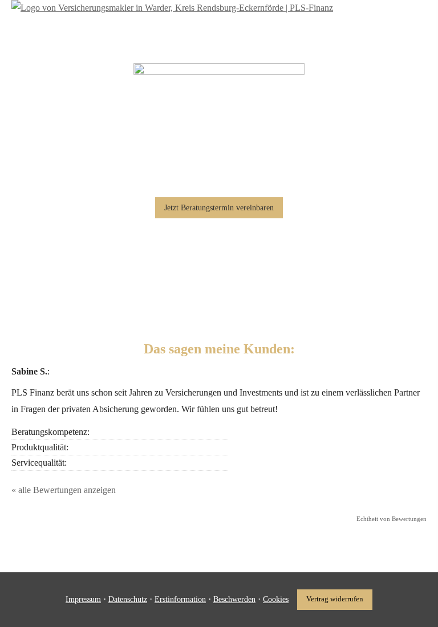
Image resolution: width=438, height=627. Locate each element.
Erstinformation (180, 599)
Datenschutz (127, 599)
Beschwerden (234, 599)
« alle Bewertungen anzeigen (63, 490)
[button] (219, 208)
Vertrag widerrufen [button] (334, 599)
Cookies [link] (276, 599)
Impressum (83, 599)
